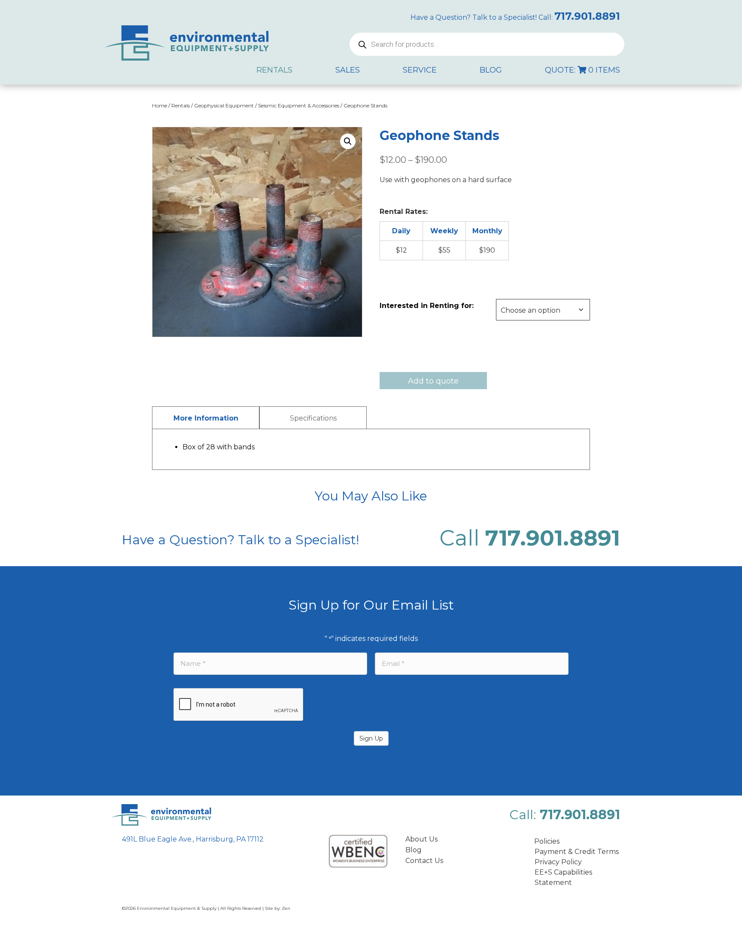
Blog (413, 850)
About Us (421, 839)
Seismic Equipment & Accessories (298, 105)
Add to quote (433, 381)
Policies (547, 841)
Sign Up (371, 738)
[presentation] (238, 705)
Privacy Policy (558, 862)
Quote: (582, 70)
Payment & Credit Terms (577, 852)
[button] (348, 141)
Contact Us (424, 861)
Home (159, 105)
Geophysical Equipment (224, 105)
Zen (286, 908)
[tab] (205, 417)
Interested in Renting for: (427, 306)
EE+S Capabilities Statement (563, 877)
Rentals (180, 105)
